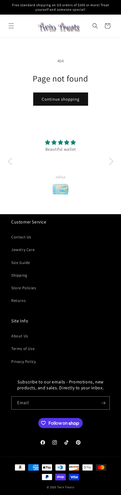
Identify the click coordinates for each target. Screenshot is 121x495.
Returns (18, 300)
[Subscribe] (103, 403)
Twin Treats (66, 487)
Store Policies (23, 287)
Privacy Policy (23, 361)
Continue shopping (61, 99)
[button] (11, 26)
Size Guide (20, 262)
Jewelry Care (23, 249)
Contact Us (21, 236)
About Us (19, 335)
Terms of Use (23, 348)
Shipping (19, 275)
